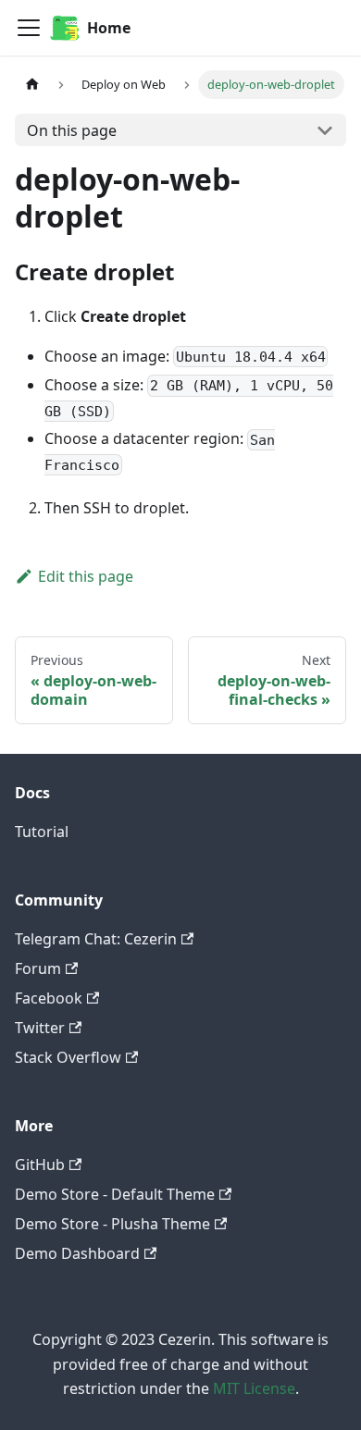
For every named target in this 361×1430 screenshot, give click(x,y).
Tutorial (41, 831)
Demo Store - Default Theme (115, 1194)
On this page (72, 130)
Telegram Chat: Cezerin (96, 939)
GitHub (40, 1164)
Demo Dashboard (77, 1253)
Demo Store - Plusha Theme (112, 1224)
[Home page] (32, 84)
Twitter (40, 1027)
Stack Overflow (68, 1057)
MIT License (254, 1388)
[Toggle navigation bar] (29, 28)
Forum (38, 968)
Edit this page (85, 576)
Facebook (48, 998)
